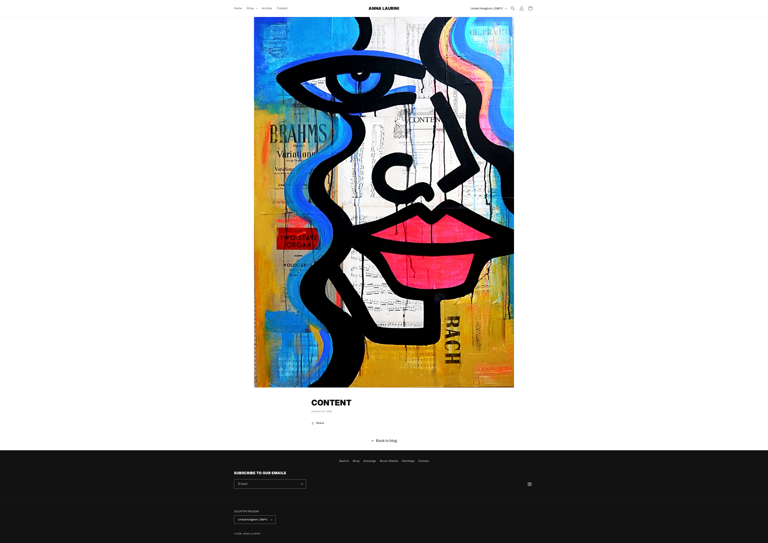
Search (344, 460)
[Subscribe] (301, 484)
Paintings (408, 460)
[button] (251, 8)
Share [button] (320, 422)
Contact (423, 460)
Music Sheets (389, 460)
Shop (356, 460)
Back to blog (386, 441)
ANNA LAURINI (251, 533)
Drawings (369, 460)
